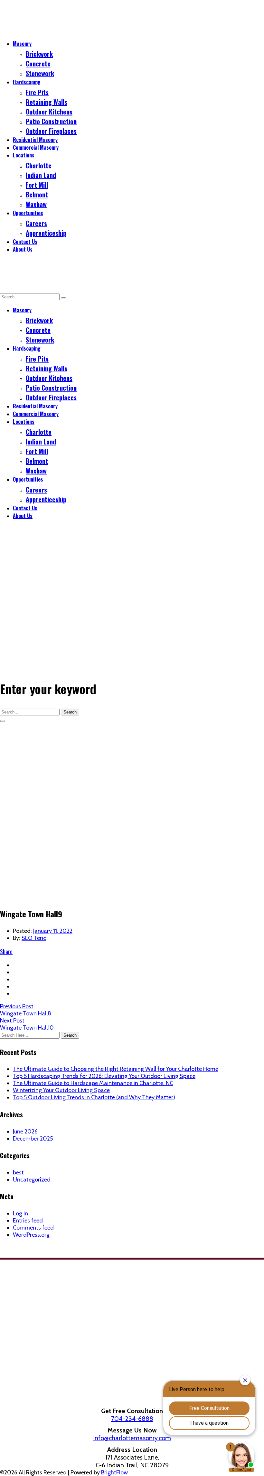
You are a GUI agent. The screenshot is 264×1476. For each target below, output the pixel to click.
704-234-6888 (132, 1418)
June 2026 (25, 1131)
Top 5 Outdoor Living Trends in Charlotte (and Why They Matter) (94, 1097)
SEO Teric (34, 938)
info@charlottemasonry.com (132, 1438)
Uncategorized (32, 1179)
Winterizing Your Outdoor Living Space (61, 1090)
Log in (20, 1213)
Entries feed (28, 1220)
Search (70, 712)
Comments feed (33, 1227)
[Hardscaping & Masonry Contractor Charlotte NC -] (45, 30)
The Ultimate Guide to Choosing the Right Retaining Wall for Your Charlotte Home (115, 1068)
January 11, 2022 (52, 930)
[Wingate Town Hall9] (132, 896)
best (18, 1172)
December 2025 (33, 1138)
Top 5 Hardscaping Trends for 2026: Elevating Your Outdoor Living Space (104, 1076)
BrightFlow (114, 1472)
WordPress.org (31, 1234)
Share (6, 951)
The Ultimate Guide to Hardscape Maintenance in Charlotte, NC (93, 1083)
